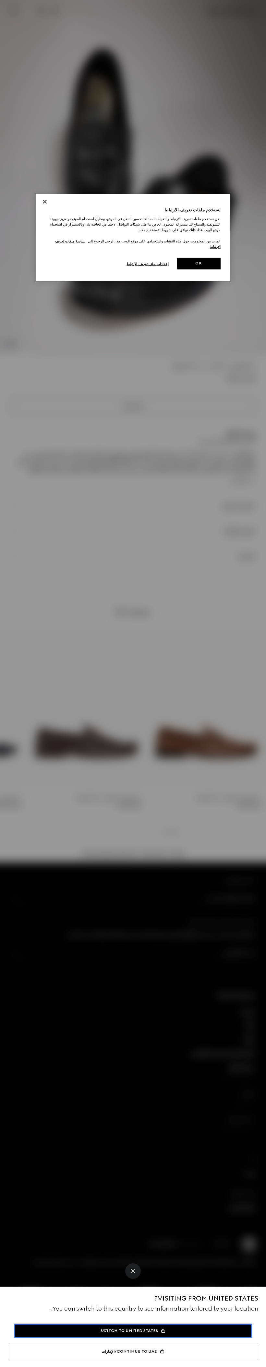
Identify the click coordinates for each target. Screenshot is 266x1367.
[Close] (133, 1271)
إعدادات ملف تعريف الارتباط (148, 264)
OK (198, 263)
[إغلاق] (45, 201)
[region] (133, 237)
